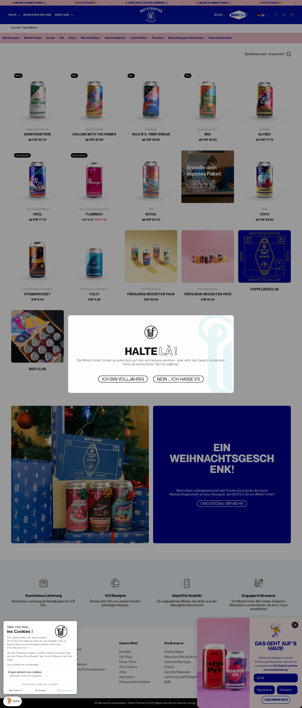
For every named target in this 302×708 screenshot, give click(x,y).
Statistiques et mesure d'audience (26, 676)
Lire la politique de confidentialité (22, 664)
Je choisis (40, 690)
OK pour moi (64, 690)
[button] (12, 701)
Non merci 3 (15, 690)
